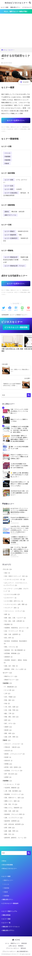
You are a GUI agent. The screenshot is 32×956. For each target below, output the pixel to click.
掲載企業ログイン (15, 7)
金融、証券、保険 (11, 737)
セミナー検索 (4, 7)
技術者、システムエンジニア (14, 754)
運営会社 (23, 948)
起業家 (7, 777)
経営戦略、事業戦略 (12, 653)
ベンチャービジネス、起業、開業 (15, 604)
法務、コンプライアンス (13, 817)
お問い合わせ (13, 946)
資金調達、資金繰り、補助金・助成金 (15, 661)
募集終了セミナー (22, 315)
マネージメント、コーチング (14, 611)
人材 (7, 693)
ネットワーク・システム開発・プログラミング (15, 590)
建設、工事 (9, 713)
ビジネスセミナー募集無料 (10, 903)
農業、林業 (9, 733)
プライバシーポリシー (12, 948)
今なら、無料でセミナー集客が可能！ (16, 11)
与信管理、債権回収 (11, 787)
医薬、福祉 (9, 700)
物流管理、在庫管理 (11, 821)
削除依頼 (24, 943)
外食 (7, 703)
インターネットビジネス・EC (14, 579)
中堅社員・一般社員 (12, 747)
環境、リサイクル (11, 647)
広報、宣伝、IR (10, 804)
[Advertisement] (16, 31)
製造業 (8, 730)
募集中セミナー (10, 676)
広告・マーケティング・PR (13, 631)
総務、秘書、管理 (11, 831)
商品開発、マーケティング (14, 794)
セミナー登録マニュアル (9, 911)
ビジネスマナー (10, 598)
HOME (17, 940)
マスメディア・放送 (11, 608)
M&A (7, 573)
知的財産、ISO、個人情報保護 (14, 650)
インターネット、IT (12, 784)
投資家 (7, 757)
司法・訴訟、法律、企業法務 (14, 621)
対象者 (6, 740)
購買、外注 (9, 834)
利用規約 (20, 946)
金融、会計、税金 (11, 666)
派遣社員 (8, 760)
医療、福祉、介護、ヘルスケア (15, 618)
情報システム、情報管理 (13, 807)
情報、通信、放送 (11, 717)
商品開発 (8, 624)
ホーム (7, 943)
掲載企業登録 (6, 915)
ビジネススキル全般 (12, 594)
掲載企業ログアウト (8, 930)
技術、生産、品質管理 (12, 634)
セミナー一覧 (6, 923)
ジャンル (7, 569)
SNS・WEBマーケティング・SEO (15, 576)
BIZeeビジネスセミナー (16, 3)
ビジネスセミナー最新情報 (16, 327)
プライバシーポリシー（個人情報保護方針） (15, 951)
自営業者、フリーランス (13, 770)
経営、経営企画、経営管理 (14, 824)
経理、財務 (9, 827)
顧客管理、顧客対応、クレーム (15, 837)
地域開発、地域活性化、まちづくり (16, 628)
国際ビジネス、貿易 (12, 801)
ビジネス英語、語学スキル (13, 601)
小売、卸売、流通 (11, 707)
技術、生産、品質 (11, 811)
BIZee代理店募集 (7, 865)
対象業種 (7, 683)
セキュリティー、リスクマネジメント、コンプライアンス (15, 584)
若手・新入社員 (10, 774)
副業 (7, 614)
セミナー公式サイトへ (16, 120)
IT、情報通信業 (10, 687)
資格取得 (8, 657)
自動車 (8, 727)
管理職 (8, 764)
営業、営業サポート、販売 (14, 797)
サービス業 (9, 690)
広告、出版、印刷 (11, 710)
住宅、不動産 (10, 697)
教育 (7, 720)
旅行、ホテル (9, 723)
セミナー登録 (6, 919)
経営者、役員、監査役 (12, 767)
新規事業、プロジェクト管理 (14, 814)
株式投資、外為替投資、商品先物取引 (15, 642)
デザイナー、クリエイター (13, 744)
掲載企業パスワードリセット (11, 926)
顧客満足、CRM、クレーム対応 (15, 669)
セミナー (12, 315)
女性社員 (8, 750)
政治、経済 (9, 637)
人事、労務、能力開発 (12, 791)
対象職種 (7, 781)
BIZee (4, 861)
